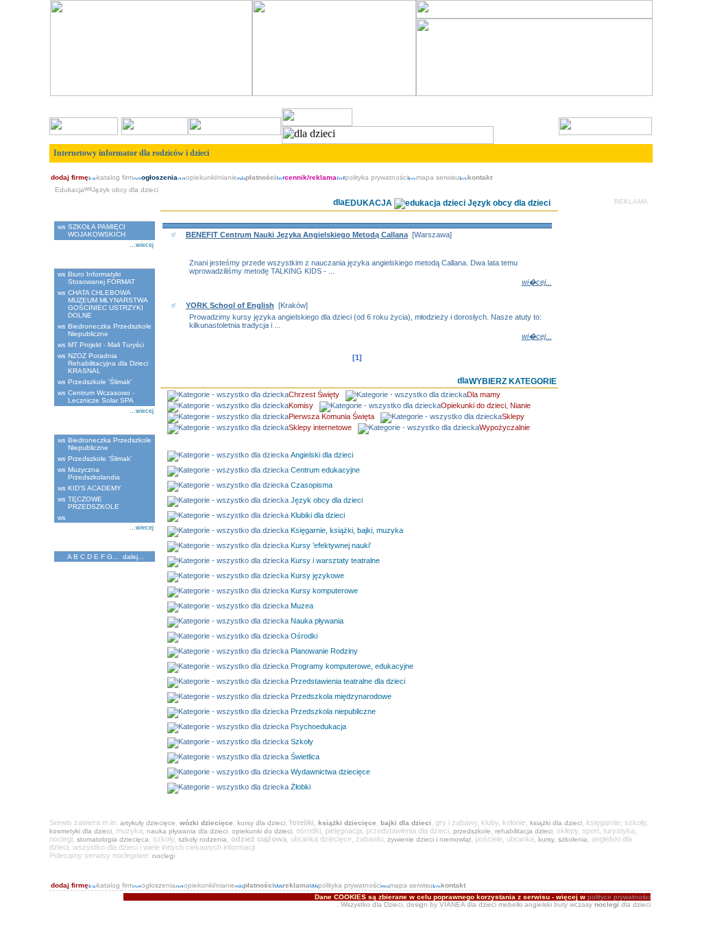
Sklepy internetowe (320, 427)
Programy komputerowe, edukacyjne (352, 666)
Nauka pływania (317, 621)
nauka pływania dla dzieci (187, 831)
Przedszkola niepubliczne (333, 711)
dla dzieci (481, 904)
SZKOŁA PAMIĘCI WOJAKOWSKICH (96, 230)
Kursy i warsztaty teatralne (335, 560)
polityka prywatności (376, 177)
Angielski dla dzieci (322, 455)
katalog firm (115, 177)
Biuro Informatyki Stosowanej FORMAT (101, 277)
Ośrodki (304, 636)
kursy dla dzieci (261, 823)
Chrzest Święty (314, 394)
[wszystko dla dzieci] (638, 168)
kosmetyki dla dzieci (80, 831)
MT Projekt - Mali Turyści (106, 344)
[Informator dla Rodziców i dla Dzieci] (534, 93)
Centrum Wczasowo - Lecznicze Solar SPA (101, 396)
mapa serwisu (437, 177)
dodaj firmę (69, 177)
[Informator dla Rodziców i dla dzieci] (334, 93)
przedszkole (472, 831)
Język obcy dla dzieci (327, 500)
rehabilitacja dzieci (524, 831)
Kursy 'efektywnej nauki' (331, 545)
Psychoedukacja (318, 726)
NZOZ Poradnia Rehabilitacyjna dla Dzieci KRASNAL (108, 363)
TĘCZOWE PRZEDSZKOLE (93, 502)
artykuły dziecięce (148, 823)
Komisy (301, 405)
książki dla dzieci (556, 823)
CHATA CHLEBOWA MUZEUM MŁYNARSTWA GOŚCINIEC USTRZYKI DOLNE (107, 304)
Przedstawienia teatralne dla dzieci (348, 681)
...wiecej (142, 244)
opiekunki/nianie (211, 177)
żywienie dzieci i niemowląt (429, 839)
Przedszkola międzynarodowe (341, 696)
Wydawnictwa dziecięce (330, 772)
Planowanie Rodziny (324, 651)
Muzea (302, 606)
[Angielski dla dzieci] (151, 93)
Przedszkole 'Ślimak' (100, 382)
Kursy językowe (317, 575)
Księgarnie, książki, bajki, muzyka (347, 530)
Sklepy (513, 416)
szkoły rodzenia (202, 839)
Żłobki (301, 787)
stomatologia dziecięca (113, 839)
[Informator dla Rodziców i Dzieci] (534, 16)
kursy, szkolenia (563, 839)
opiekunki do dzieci (262, 831)
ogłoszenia (158, 885)
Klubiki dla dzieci (318, 515)
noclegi (163, 855)
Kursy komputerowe (324, 590)
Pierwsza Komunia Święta (331, 416)
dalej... (133, 556)
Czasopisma (311, 485)
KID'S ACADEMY (94, 488)
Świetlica (305, 756)
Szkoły (302, 741)
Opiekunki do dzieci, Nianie (486, 405)
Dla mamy (483, 394)
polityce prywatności (619, 897)
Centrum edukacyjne (325, 470)
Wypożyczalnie (504, 427)
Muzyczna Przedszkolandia (94, 473)
